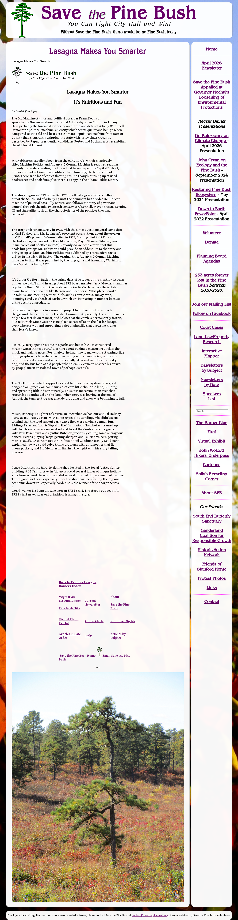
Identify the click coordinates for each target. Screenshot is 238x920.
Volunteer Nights (122, 621)
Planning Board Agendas (212, 258)
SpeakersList (212, 396)
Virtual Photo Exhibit (68, 621)
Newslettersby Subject (212, 368)
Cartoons (211, 464)
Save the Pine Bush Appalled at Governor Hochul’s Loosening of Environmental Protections (211, 94)
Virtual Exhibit (211, 441)
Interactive (212, 350)
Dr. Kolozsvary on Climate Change (212, 138)
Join (196, 304)
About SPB (212, 492)
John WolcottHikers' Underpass (211, 453)
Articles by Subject (118, 636)
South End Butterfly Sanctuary (211, 518)
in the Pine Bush (212, 280)
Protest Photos (212, 578)
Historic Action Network (212, 552)
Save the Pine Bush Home (77, 656)
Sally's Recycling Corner (211, 476)
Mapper (211, 355)
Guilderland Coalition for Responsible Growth (211, 535)
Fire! (212, 431)
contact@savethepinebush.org (150, 915)
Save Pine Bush (119, 12)
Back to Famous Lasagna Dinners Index (77, 584)
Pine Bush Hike (69, 608)
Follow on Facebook (212, 313)
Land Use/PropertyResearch (211, 339)
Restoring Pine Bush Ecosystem (211, 192)
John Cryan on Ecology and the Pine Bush (211, 164)
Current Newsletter (92, 602)
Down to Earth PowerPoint (210, 211)
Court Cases (211, 327)
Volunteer (212, 232)
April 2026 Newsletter (212, 65)
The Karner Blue (211, 422)
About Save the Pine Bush (119, 602)
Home (211, 48)
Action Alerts (94, 621)
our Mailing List (215, 304)
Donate (212, 242)
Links (88, 636)
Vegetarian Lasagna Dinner (70, 599)
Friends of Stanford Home (211, 566)
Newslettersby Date (212, 382)
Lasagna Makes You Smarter (97, 51)
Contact (211, 601)
